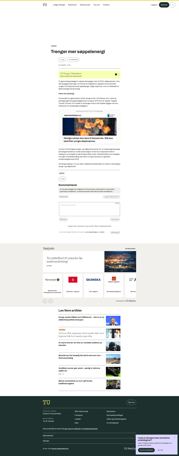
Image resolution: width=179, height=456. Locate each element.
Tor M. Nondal (48, 421)
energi (53, 46)
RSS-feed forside (81, 411)
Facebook (79, 415)
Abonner (164, 5)
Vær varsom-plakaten (72, 429)
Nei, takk (160, 450)
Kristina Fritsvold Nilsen (52, 414)
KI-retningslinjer (113, 423)
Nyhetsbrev (111, 411)
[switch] (117, 74)
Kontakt (46, 441)
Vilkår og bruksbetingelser (116, 419)
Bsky (76, 423)
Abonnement (48, 436)
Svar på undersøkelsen (146, 450)
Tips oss (131, 402)
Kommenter (74, 59)
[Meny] (172, 4)
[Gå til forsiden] (45, 4)
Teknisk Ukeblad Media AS (59, 448)
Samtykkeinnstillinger (115, 415)
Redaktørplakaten (91, 429)
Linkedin (78, 419)
